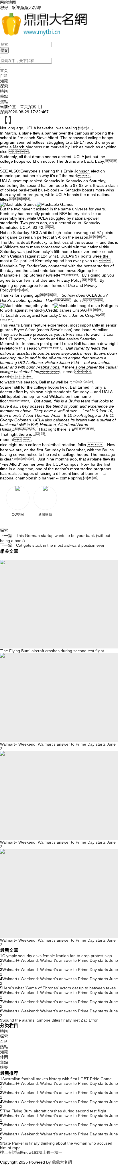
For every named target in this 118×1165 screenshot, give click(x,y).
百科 (4, 75)
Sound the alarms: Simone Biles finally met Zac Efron (50, 1020)
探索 (4, 86)
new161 (31, 1152)
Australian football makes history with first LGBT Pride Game (57, 1078)
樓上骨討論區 (12, 1152)
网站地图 (8, 2)
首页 (4, 70)
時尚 (4, 91)
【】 (40, 106)
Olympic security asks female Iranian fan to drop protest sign (57, 955)
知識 (4, 80)
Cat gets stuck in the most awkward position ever (60, 545)
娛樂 (4, 1067)
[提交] (0, 67)
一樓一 (56, 1152)
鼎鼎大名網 (62, 1162)
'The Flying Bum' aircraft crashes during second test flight (54, 1111)
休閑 (4, 1057)
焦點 (4, 101)
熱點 (4, 96)
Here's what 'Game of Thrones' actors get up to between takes (59, 988)
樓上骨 (44, 1152)
